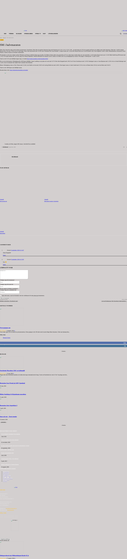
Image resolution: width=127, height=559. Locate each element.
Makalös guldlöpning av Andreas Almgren (10, 464)
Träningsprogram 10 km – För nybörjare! (10, 458)
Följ (125, 345)
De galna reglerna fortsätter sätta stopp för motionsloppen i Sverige (15, 445)
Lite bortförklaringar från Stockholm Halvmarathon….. (114, 301)
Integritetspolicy (10, 510)
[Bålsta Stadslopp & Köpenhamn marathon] (3, 391)
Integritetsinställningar (5, 539)
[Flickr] (9, 516)
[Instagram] (12, 516)
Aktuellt (4, 37)
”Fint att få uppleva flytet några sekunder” (10, 439)
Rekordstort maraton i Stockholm (51, 201)
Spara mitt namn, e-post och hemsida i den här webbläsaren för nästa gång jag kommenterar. (23, 295)
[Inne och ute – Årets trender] (3, 413)
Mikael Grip (3, 558)
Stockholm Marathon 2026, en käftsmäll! (12, 370)
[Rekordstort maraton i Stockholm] (65, 185)
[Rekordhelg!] (21, 217)
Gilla (125, 342)
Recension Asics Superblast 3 (8, 405)
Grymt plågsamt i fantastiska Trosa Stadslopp (10, 434)
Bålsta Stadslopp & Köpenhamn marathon (13, 394)
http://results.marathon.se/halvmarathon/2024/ (37, 58)
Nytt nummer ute (3, 201)
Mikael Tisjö (3, 373)
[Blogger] (1, 516)
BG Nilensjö (5, 147)
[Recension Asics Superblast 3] (3, 402)
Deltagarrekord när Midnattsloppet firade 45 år (14, 555)
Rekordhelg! (2, 233)
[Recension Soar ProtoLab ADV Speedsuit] (3, 380)
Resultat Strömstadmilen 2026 (7, 453)
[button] (120, 33)
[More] (24, 240)
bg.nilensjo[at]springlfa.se (11, 508)
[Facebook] (5, 516)
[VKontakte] (16, 516)
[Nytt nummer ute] (21, 185)
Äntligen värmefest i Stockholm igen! (9, 301)
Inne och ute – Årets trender (8, 416)
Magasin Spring (6, 337)
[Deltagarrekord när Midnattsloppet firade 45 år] (12, 552)
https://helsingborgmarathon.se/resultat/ (19, 70)
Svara (4, 255)
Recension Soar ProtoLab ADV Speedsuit (12, 383)
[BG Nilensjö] (1, 147)
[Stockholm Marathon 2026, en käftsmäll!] (12, 367)
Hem (1, 37)
